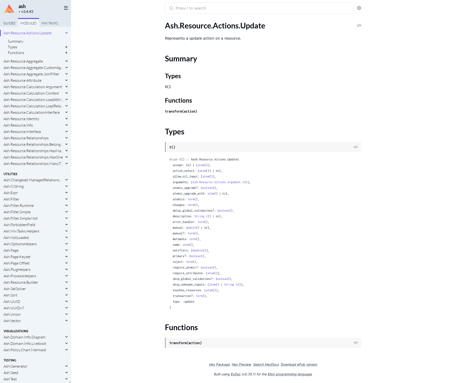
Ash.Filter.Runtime (19, 205)
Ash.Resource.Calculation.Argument (33, 86)
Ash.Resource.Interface (22, 131)
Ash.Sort (10, 295)
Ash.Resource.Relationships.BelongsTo (34, 144)
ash (22, 6)
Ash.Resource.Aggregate (23, 61)
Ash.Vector (12, 320)
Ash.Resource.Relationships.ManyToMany (34, 163)
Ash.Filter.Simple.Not (21, 218)
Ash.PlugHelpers (17, 269)
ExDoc (236, 374)
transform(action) (181, 111)
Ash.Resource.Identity (21, 118)
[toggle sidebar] (65, 7)
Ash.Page (11, 250)
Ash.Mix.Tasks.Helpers (21, 231)
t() (168, 87)
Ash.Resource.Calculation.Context (31, 93)
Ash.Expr (11, 192)
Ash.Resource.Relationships (26, 138)
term (191, 199)
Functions (16, 52)
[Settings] (359, 8)
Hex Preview (241, 364)
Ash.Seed (11, 372)
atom (201, 165)
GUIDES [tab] (9, 23)
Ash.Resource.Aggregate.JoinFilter (31, 74)
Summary (15, 41)
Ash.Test (10, 379)
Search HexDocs (266, 364)
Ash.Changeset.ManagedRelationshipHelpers (34, 180)
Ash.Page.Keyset (17, 256)
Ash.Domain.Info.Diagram (25, 337)
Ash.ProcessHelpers (20, 276)
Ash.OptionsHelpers (20, 244)
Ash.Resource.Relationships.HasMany (34, 150)
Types (12, 47)
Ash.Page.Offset (17, 263)
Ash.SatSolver (15, 288)
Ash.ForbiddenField (19, 224)
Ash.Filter (11, 199)
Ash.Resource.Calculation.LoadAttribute (34, 99)
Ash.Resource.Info (18, 125)
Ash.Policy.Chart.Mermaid (25, 349)
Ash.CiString (14, 186)
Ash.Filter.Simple (17, 212)
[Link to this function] (160, 343)
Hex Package (219, 364)
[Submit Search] (171, 8)
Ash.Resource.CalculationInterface (32, 112)
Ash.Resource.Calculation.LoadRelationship (34, 106)
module (191, 227)
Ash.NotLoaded (16, 237)
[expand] (66, 33)
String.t (201, 216)
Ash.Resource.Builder (21, 282)
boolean (207, 188)
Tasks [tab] (49, 23)
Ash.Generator (15, 366)
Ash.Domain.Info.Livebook (25, 343)
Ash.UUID (12, 301)
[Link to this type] (160, 147)
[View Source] (356, 147)
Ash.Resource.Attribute (22, 80)
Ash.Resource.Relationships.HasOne (33, 157)
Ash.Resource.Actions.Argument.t (218, 182)
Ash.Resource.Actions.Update (28, 33)
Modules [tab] (28, 23)
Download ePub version (299, 364)
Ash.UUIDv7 (14, 307)
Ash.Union (12, 314)
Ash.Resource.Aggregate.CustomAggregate (34, 67)
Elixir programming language (290, 374)
